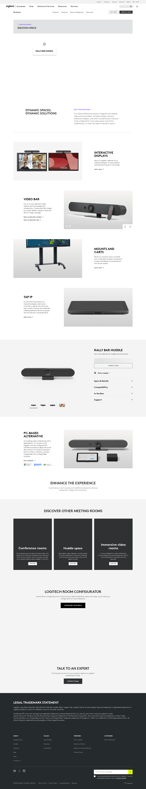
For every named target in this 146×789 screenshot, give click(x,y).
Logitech (99, 1)
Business (114, 1)
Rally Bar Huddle (44, 51)
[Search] (126, 6)
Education (122, 1)
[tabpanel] (98, 210)
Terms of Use (42, 783)
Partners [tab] (74, 6)
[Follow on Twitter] (19, 771)
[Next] (130, 226)
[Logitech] (16, 6)
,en (137, 2)
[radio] (33, 405)
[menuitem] (56, 12)
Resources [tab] (62, 6)
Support (128, 2)
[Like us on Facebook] (14, 771)
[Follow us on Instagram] (24, 771)
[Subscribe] (130, 772)
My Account (137, 6)
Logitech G (107, 1)
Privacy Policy (53, 783)
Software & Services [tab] (45, 6)
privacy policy (121, 778)
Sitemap (74, 783)
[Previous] (125, 226)
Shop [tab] (31, 6)
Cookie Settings (64, 783)
